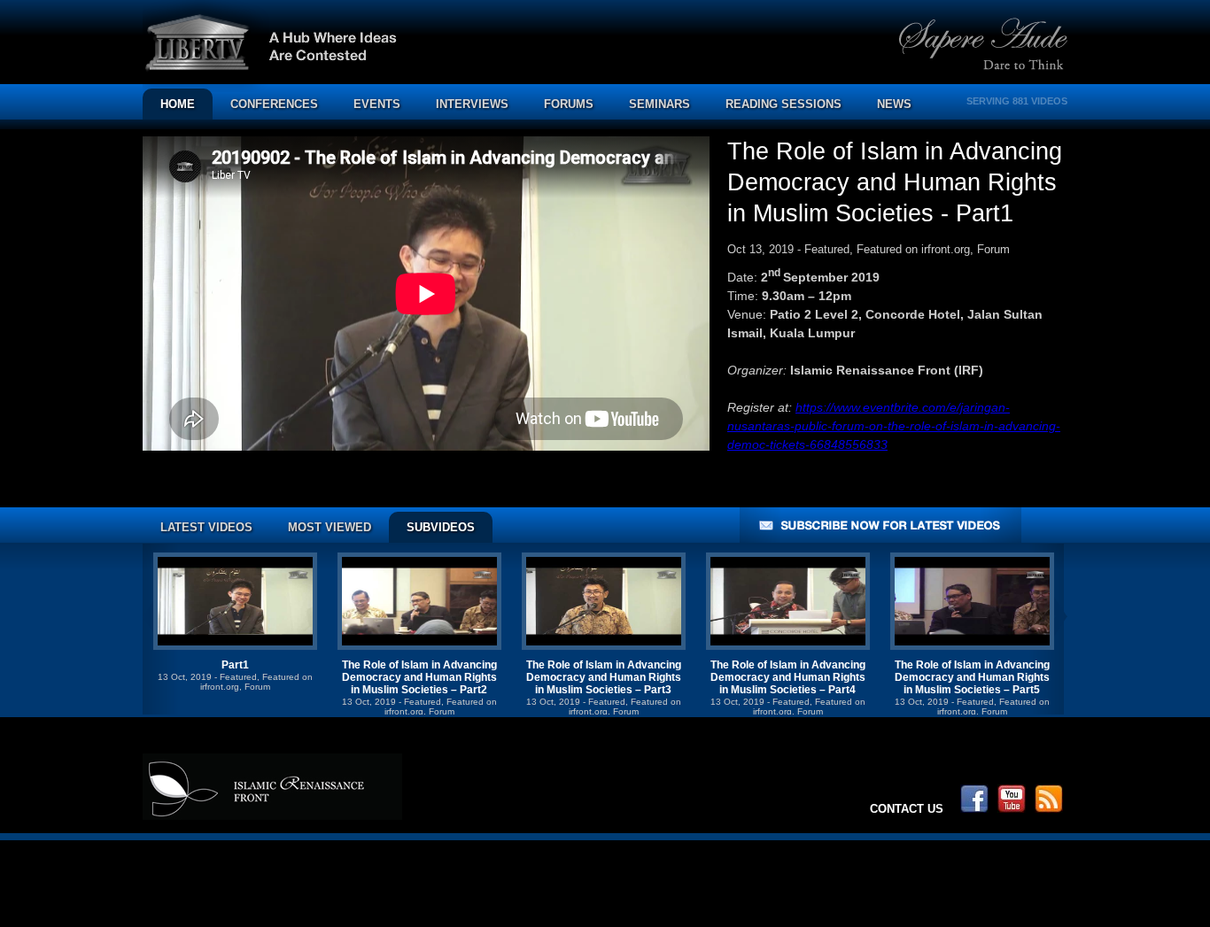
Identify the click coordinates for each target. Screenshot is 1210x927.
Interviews (472, 104)
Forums (568, 104)
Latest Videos (206, 527)
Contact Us (906, 808)
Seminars (659, 104)
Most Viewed (329, 527)
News (894, 104)
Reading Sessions (783, 104)
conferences (274, 104)
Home (177, 104)
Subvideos (441, 527)
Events (376, 104)
